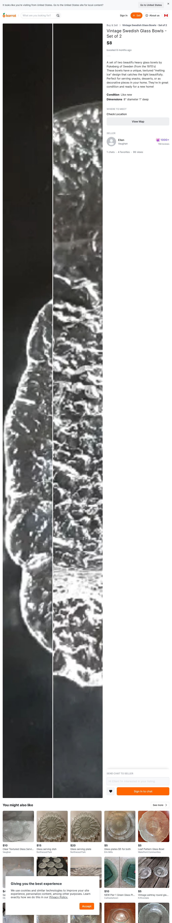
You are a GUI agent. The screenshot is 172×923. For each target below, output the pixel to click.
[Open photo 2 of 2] (78, 411)
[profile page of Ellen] (111, 141)
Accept (86, 906)
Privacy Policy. (58, 897)
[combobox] (38, 15)
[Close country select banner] (168, 3)
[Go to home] (9, 15)
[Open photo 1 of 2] (27, 411)
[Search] (58, 15)
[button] (160, 805)
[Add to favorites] (111, 791)
